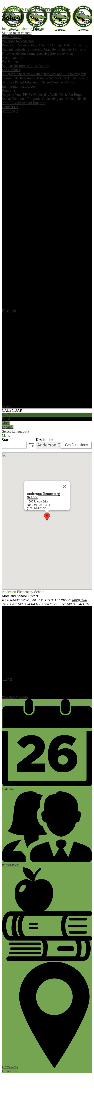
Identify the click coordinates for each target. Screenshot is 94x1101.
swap (31, 444)
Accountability (12, 57)
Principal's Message (16, 45)
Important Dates (39, 49)
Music (63, 95)
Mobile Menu (11, 37)
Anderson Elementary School (43, 495)
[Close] (64, 486)
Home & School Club (51, 78)
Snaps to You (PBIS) (17, 95)
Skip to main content (16, 33)
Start (6, 440)
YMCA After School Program (23, 103)
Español (7, 427)
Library (44, 66)
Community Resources (18, 78)
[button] (47, 517)
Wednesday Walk (45, 95)
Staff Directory (76, 45)
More (6, 423)
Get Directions (76, 445)
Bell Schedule (62, 49)
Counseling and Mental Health (64, 99)
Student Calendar (14, 49)
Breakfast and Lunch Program (64, 74)
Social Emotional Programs (21, 99)
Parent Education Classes (33, 82)
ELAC (73, 78)
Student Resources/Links (20, 66)
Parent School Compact (48, 45)
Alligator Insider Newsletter (22, 74)
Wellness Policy (63, 82)
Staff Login (10, 111)
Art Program (77, 95)
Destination (44, 440)
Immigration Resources (18, 86)
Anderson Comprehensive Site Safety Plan (42, 53)
